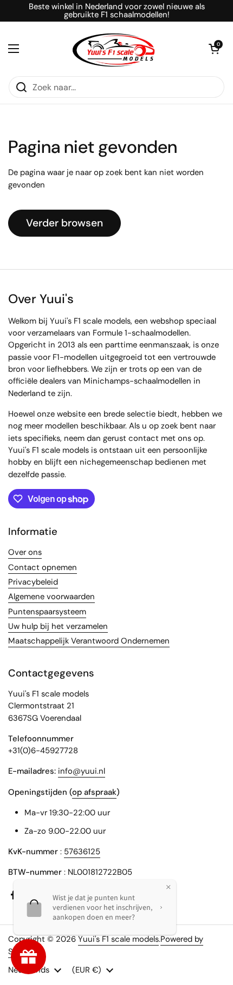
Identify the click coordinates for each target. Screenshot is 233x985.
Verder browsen (64, 223)
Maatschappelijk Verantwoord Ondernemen (89, 640)
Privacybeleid (33, 582)
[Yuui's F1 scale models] (114, 48)
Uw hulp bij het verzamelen (58, 626)
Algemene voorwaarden (51, 596)
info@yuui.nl (81, 771)
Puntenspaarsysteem (47, 611)
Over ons (25, 552)
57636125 (82, 851)
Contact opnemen (42, 567)
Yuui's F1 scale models (118, 939)
